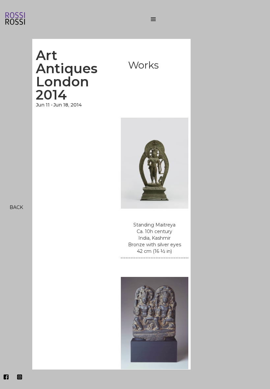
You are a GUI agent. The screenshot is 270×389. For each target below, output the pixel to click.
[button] (204, 19)
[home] (65, 19)
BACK (16, 207)
